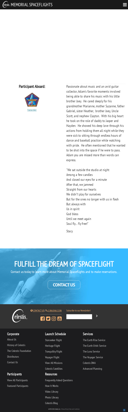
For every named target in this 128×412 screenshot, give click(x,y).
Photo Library (52, 397)
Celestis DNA (89, 363)
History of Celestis (16, 345)
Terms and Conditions (74, 409)
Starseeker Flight (53, 340)
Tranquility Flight (53, 351)
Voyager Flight (52, 357)
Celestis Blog (51, 403)
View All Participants (17, 380)
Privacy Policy (65, 409)
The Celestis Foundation (19, 351)
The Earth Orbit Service (94, 345)
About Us (11, 339)
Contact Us (64, 285)
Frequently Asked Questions (59, 380)
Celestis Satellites (54, 368)
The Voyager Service (93, 357)
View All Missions (53, 363)
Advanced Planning (92, 368)
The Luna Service (91, 351)
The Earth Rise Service (94, 340)
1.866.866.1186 (55, 310)
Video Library (51, 391)
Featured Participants (17, 386)
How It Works (51, 386)
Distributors (13, 356)
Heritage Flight (52, 345)
